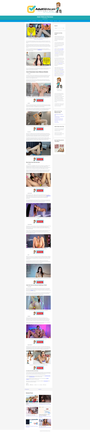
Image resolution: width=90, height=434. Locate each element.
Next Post (40, 389)
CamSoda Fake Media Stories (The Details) (32, 403)
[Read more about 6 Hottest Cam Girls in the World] (45, 398)
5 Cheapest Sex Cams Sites (30, 414)
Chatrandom (28, 425)
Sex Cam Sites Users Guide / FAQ (58, 118)
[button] (36, 21)
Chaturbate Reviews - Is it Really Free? (59, 116)
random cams (60, 63)
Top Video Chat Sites (42, 426)
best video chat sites (61, 49)
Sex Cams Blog (40, 404)
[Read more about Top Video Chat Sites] (45, 422)
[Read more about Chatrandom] (32, 421)
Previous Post (27, 389)
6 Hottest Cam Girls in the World (44, 403)
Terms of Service (56, 122)
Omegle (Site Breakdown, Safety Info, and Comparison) (44, 415)
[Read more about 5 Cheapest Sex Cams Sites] (32, 410)
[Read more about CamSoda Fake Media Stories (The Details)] (32, 398)
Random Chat (40, 416)
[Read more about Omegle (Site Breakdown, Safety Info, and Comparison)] (45, 410)
